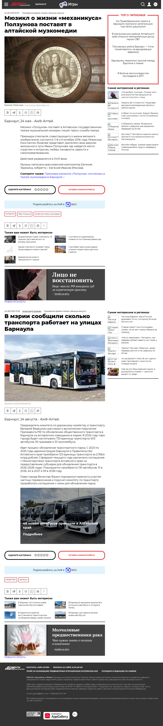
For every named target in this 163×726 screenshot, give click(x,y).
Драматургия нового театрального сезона (28, 258)
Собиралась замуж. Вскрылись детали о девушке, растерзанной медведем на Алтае (137, 126)
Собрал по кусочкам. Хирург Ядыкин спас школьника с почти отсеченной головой (139, 115)
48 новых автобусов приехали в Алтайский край (60, 525)
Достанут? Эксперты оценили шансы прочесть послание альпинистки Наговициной (139, 136)
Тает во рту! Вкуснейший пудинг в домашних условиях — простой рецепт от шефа (138, 371)
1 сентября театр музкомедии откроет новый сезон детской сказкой (83, 249)
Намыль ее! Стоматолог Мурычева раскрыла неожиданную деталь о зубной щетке (138, 105)
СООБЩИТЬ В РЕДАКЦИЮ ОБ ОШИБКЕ (119, 671)
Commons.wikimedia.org (37, 105)
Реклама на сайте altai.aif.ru (68, 667)
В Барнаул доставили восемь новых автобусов (83, 613)
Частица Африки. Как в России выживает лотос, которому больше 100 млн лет (138, 319)
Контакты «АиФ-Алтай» (38, 667)
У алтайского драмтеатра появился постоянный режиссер (84, 238)
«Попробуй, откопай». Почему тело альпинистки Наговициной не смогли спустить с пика (138, 94)
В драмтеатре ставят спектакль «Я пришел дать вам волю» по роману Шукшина (35, 239)
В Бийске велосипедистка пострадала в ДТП (133, 74)
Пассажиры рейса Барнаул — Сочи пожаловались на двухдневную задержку (133, 49)
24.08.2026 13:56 (12, 311)
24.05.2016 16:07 (11, 13)
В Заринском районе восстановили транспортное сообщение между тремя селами (34, 615)
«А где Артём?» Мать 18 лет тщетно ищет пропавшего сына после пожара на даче (138, 361)
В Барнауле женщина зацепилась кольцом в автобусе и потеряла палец (85, 605)
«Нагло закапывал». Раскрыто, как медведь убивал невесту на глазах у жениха (139, 340)
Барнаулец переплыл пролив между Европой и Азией (133, 62)
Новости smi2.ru (15, 301)
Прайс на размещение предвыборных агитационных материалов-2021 (62, 671)
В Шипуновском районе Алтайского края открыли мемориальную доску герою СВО (133, 37)
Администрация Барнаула (17, 403)
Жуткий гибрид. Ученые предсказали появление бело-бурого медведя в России (139, 147)
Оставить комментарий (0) (81, 190)
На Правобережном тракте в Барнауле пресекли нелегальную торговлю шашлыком (133, 24)
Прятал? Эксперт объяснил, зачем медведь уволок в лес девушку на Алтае (138, 350)
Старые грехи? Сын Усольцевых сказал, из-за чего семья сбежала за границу (139, 329)
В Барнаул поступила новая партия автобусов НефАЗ (32, 603)
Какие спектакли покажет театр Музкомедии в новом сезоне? (34, 248)
